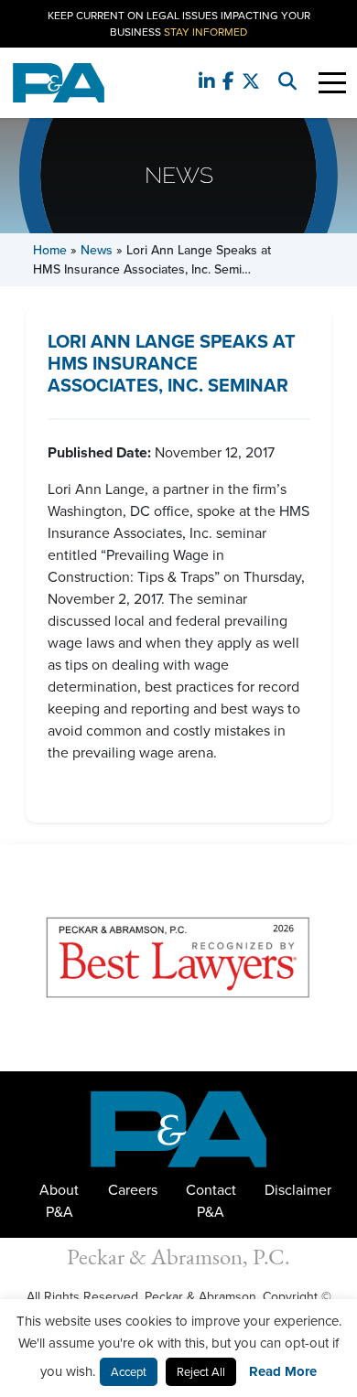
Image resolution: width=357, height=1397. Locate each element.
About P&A (59, 1200)
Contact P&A (211, 1200)
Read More (283, 1371)
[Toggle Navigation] (332, 82)
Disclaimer (298, 1189)
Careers (132, 1189)
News (97, 250)
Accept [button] (128, 1372)
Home (50, 250)
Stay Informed (205, 32)
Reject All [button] (201, 1372)
